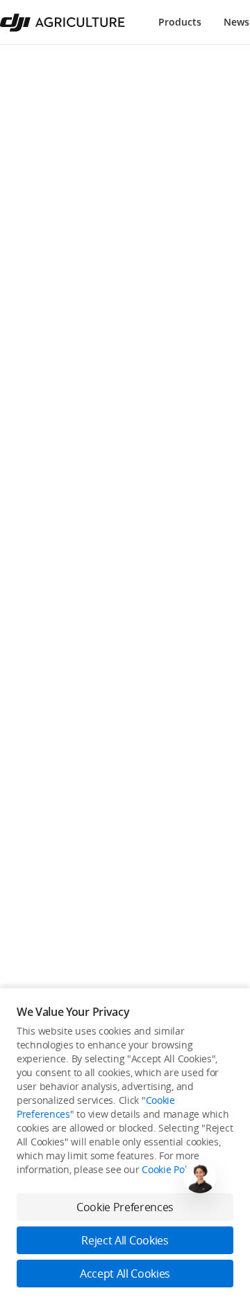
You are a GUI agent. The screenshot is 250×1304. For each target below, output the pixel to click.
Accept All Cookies (125, 1273)
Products (179, 21)
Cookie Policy (170, 1169)
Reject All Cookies (124, 1240)
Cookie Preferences (125, 1207)
